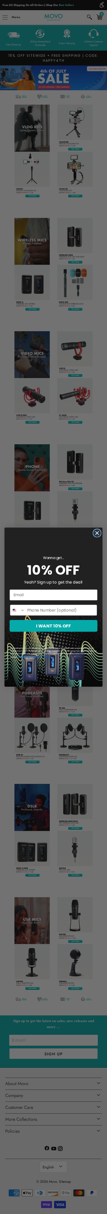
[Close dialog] (97, 533)
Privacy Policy (29, 656)
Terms (47, 656)
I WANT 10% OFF (53, 626)
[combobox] (17, 610)
